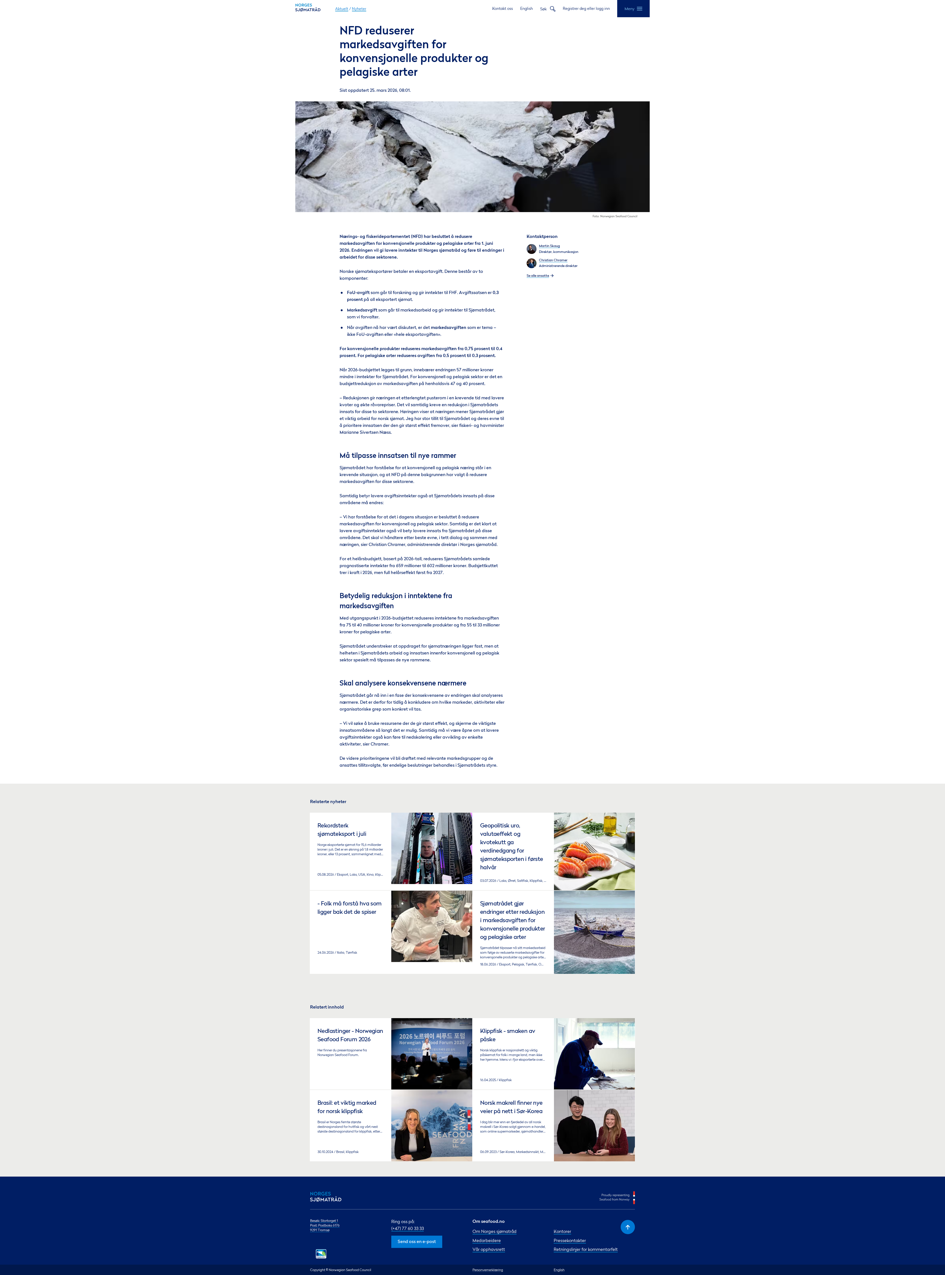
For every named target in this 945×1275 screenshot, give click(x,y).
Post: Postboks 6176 (325, 1225)
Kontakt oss (502, 8)
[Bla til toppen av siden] (628, 1227)
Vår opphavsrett (488, 1249)
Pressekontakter (570, 1240)
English (526, 8)
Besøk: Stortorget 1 (324, 1220)
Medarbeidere (486, 1240)
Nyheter (359, 8)
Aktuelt (341, 8)
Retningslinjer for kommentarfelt (586, 1249)
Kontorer (562, 1231)
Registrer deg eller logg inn (586, 8)
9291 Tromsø (320, 1230)
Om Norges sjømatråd (494, 1231)
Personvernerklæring (487, 1270)
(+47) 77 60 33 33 (407, 1228)
